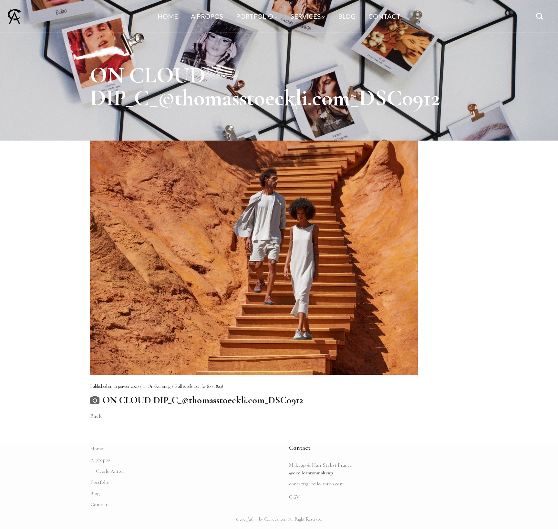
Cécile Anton (110, 471)
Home (96, 448)
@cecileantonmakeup (311, 473)
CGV (294, 497)
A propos (100, 460)
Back (96, 415)
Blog (94, 493)
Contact (99, 504)
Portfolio (99, 482)
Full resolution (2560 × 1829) (199, 386)
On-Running (159, 386)
